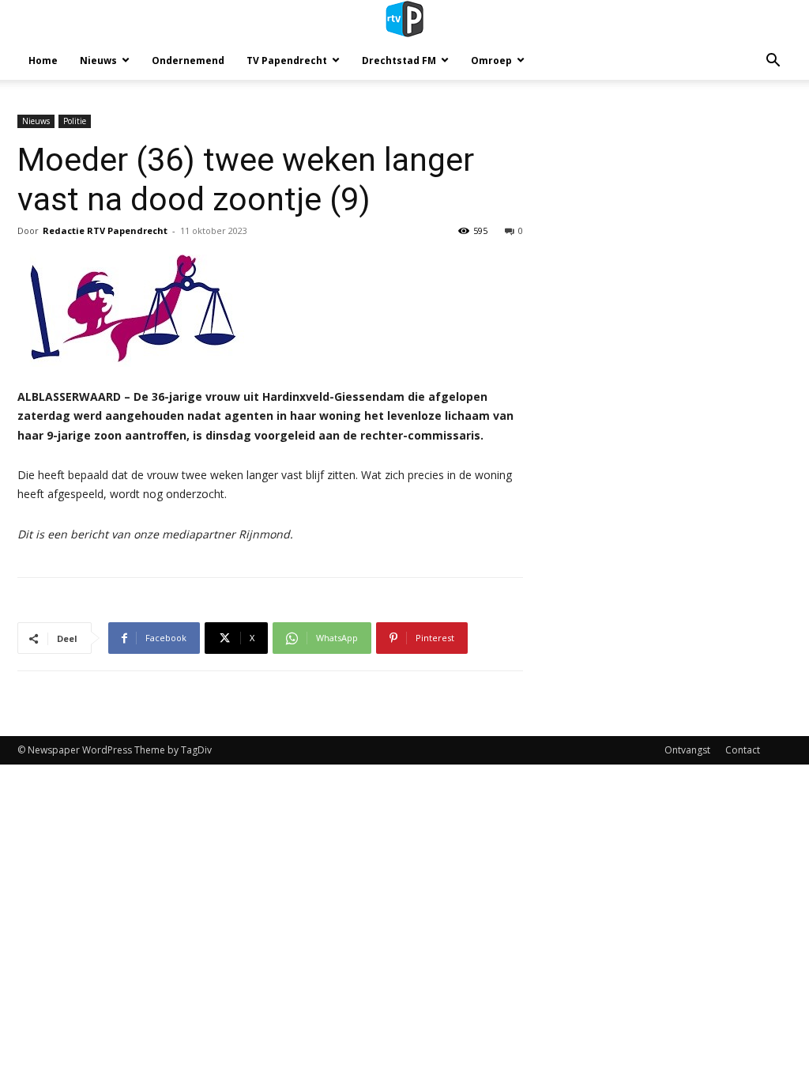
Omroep (491, 60)
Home (43, 60)
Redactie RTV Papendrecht (105, 230)
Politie (74, 121)
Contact (742, 750)
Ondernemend (188, 60)
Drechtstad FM (399, 60)
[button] (773, 62)
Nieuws (98, 60)
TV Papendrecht (286, 60)
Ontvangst (687, 750)
